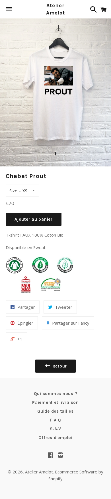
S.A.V (55, 428)
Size (13, 190)
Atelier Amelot (55, 9)
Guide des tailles (55, 411)
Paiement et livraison (55, 402)
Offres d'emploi (55, 437)
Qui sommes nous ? (55, 393)
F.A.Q (55, 420)
